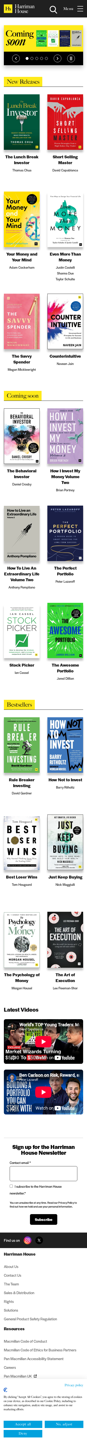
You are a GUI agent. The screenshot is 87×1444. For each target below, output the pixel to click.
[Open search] (53, 10)
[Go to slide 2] (31, 58)
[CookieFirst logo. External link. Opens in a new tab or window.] (5, 1390)
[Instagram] (27, 1240)
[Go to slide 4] (41, 58)
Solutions (11, 1310)
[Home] (19, 9)
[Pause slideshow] (71, 58)
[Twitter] (39, 1240)
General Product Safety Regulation (30, 1318)
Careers (10, 1367)
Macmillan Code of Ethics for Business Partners (40, 1349)
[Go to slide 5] (46, 58)
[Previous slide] (16, 58)
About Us (11, 1266)
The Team (11, 1283)
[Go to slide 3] (36, 58)
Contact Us (12, 1275)
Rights (9, 1301)
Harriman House (20, 1254)
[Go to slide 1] (27, 58)
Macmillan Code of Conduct (25, 1341)
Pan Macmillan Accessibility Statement (34, 1358)
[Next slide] (57, 58)
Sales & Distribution (19, 1292)
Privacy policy (74, 1385)
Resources (14, 1328)
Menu (68, 9)
